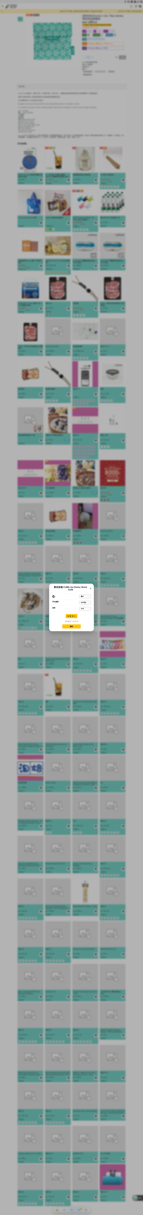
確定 (71, 627)
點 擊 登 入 (72, 616)
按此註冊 (75, 621)
